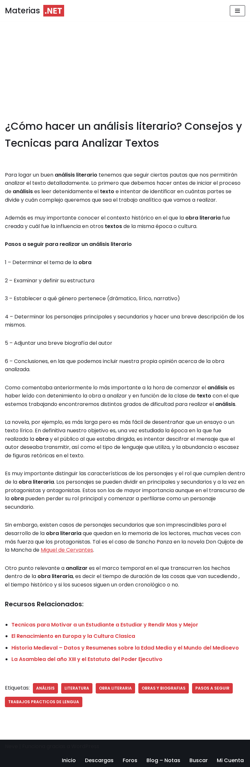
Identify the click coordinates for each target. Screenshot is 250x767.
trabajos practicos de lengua (43, 702)
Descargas (99, 760)
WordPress (85, 746)
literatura (76, 688)
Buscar (198, 760)
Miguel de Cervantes (67, 550)
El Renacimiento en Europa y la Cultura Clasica (73, 636)
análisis (45, 688)
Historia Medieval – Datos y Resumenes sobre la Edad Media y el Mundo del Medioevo (125, 648)
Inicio (69, 760)
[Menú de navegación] (237, 10)
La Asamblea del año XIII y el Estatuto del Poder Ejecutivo (86, 659)
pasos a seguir (212, 688)
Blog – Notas (163, 760)
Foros (130, 760)
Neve (11, 746)
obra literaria (115, 688)
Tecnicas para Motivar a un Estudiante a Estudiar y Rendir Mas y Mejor (104, 624)
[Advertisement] (125, 69)
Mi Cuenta (230, 760)
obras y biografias (164, 688)
